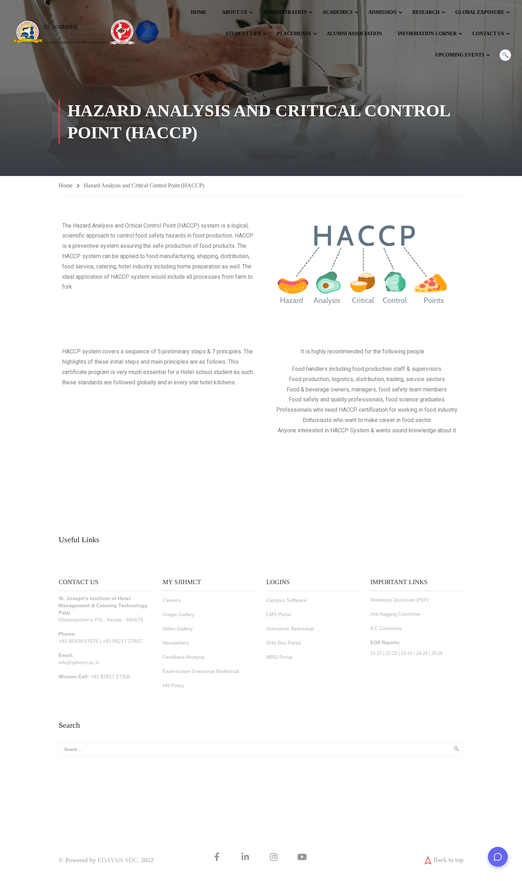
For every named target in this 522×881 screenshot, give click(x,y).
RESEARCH (426, 12)
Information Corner (427, 33)
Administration (285, 12)
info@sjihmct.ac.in (79, 662)
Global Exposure (479, 12)
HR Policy (173, 685)
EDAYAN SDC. (118, 860)
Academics (337, 12)
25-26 (437, 653)
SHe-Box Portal (283, 643)
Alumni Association (354, 33)
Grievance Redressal (290, 628)
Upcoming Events (459, 55)
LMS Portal (278, 614)
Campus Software (286, 600)
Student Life (243, 33)
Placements (294, 33)
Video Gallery (178, 628)
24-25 (422, 653)
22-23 (391, 653)
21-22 (376, 653)
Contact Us (488, 33)
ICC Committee (386, 628)
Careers (172, 600)
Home (198, 12)
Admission (382, 12)
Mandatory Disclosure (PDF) (399, 600)
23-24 (406, 653)
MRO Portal (279, 657)
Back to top (448, 859)
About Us (234, 12)
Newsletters (176, 643)
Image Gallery (178, 614)
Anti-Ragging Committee (395, 614)
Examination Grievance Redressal (201, 671)
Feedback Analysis (184, 657)
